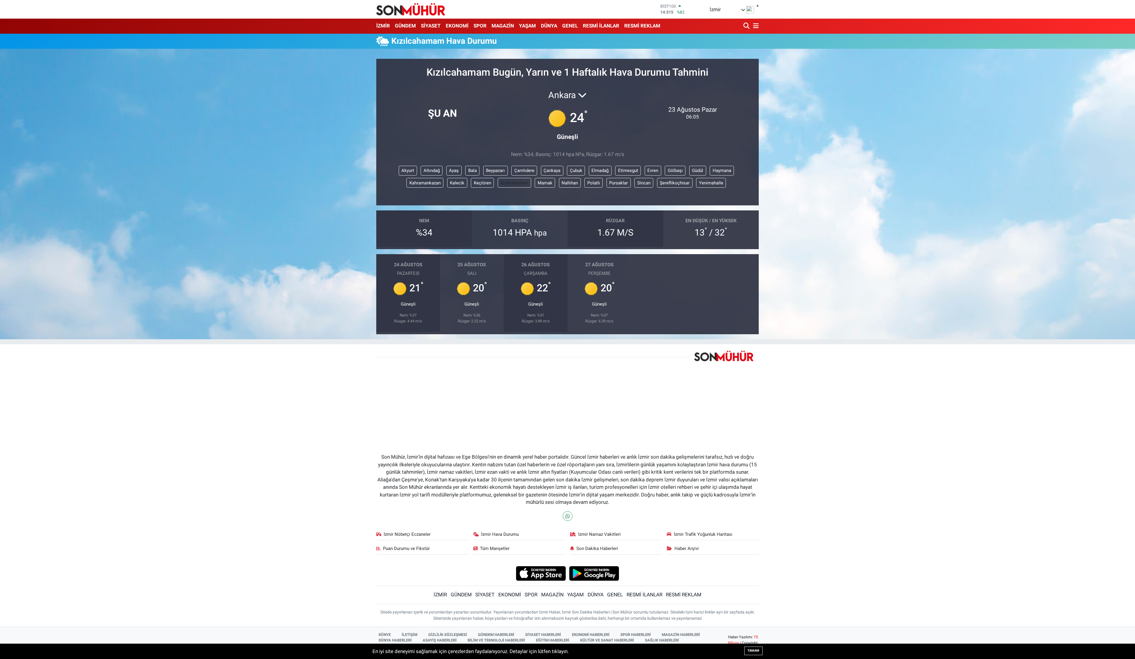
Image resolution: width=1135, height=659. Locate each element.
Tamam (753, 650)
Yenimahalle (711, 183)
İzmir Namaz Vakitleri (599, 534)
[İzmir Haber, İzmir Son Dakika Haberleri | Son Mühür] (410, 9)
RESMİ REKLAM (642, 26)
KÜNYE (385, 634)
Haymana (722, 170)
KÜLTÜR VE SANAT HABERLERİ (607, 640)
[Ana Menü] (755, 26)
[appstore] (541, 573)
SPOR (480, 26)
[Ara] (747, 26)
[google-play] (594, 573)
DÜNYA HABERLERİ (395, 640)
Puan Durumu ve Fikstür (406, 548)
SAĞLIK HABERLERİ (662, 640)
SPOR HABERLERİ (635, 634)
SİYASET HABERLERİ (543, 634)
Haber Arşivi (686, 548)
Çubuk (576, 170)
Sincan (644, 183)
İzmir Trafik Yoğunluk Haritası (703, 534)
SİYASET (431, 26)
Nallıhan (570, 183)
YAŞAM (527, 26)
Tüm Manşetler (495, 548)
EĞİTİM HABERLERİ (552, 640)
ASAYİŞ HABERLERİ (440, 640)
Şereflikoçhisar (675, 183)
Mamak (545, 183)
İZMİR (383, 26)
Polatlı (593, 183)
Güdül (697, 170)
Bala (472, 170)
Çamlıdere (524, 170)
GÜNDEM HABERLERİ (496, 634)
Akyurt (407, 170)
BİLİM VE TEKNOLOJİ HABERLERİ (496, 640)
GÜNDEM (405, 26)
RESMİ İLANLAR (601, 26)
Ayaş (454, 170)
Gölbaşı (675, 170)
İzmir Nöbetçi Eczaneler (407, 534)
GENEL (570, 26)
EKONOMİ (457, 26)
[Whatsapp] (568, 516)
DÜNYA (549, 26)
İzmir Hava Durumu (500, 534)
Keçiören (482, 183)
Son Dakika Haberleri (597, 548)
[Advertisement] (532, 401)
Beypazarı (495, 170)
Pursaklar (618, 183)
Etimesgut (628, 170)
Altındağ (432, 170)
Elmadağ (600, 170)
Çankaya (552, 170)
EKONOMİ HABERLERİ (590, 634)
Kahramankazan (425, 183)
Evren (652, 170)
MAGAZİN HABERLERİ (681, 634)
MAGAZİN (503, 26)
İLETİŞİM (409, 634)
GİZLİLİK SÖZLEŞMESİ (447, 634)
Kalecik (457, 183)
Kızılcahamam (514, 183)
